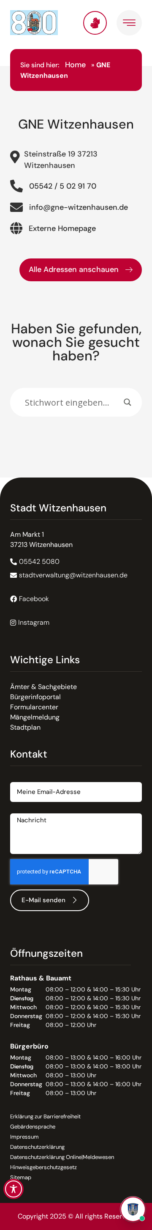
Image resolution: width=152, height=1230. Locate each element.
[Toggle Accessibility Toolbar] (13, 1189)
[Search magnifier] (127, 402)
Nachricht (25, 810)
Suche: (20, 383)
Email (18, 779)
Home (75, 65)
